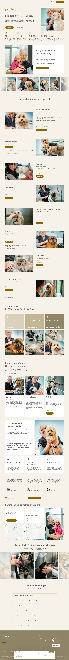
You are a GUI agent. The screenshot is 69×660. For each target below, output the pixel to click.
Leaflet (33, 539)
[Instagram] (52, 1)
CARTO (43, 539)
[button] (65, 483)
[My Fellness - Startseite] (11, 10)
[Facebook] (54, 1)
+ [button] (6, 525)
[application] (24, 532)
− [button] (6, 526)
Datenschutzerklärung (18, 657)
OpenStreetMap (36, 539)
